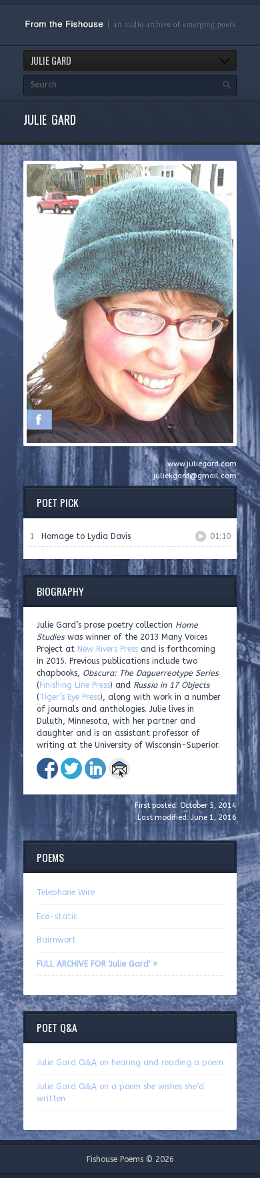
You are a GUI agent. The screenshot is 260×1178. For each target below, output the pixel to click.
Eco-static (57, 916)
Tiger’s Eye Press (69, 697)
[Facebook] (38, 419)
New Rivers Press (107, 649)
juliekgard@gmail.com (195, 476)
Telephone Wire (66, 892)
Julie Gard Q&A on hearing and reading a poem (130, 1062)
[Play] (200, 536)
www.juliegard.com (202, 464)
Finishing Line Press (74, 685)
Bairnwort (56, 940)
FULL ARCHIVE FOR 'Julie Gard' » (97, 964)
